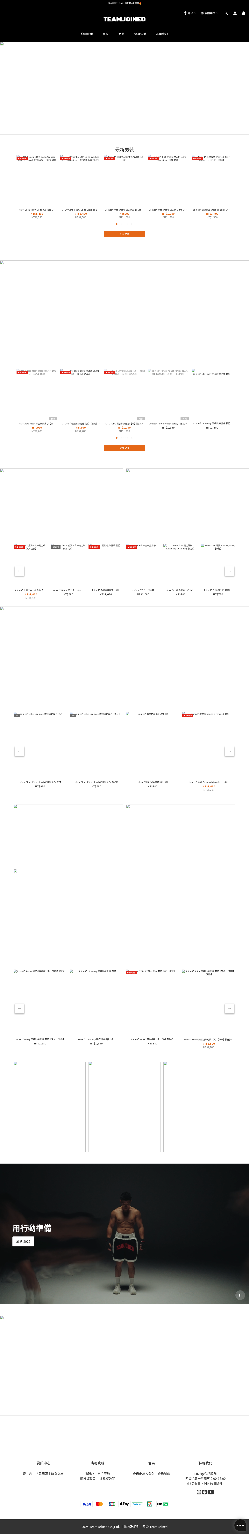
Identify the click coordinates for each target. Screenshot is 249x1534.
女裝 (121, 34)
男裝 (106, 34)
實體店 (89, 1473)
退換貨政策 (88, 1478)
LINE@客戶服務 (205, 1473)
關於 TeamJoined (155, 1526)
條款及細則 (131, 1526)
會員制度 (164, 1473)
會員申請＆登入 (144, 1473)
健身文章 (57, 1473)
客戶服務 (103, 1473)
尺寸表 (27, 1473)
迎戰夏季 (87, 34)
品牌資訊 (162, 34)
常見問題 (41, 1473)
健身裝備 (140, 34)
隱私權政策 (107, 1478)
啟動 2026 (23, 1241)
